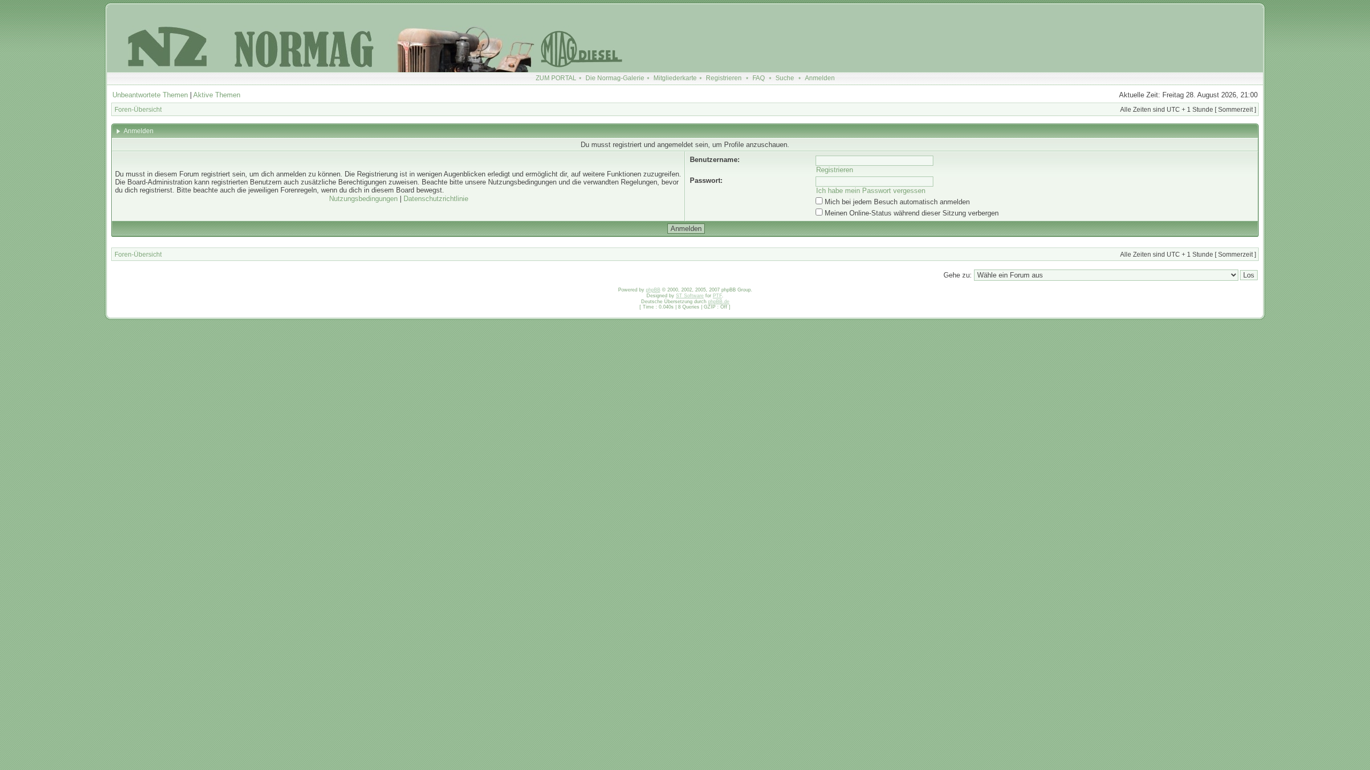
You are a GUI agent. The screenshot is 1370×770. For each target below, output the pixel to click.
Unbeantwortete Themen (150, 95)
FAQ (758, 78)
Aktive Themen (216, 95)
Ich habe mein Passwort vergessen (870, 191)
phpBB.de (718, 301)
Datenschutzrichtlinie (436, 199)
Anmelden (820, 78)
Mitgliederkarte (675, 78)
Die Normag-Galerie (614, 78)
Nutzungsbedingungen (363, 199)
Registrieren (724, 78)
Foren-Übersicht (138, 109)
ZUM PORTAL (556, 78)
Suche (784, 78)
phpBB (653, 289)
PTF (717, 295)
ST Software (690, 295)
